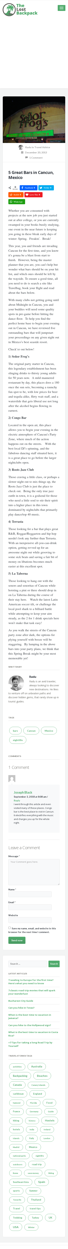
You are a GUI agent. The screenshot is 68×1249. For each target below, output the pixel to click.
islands (16, 1138)
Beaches (42, 1075)
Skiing (51, 1173)
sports (16, 1190)
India (32, 1129)
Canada (17, 1084)
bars (15, 730)
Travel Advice (42, 147)
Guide (51, 1111)
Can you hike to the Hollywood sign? (29, 1025)
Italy (31, 1138)
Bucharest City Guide (20, 1000)
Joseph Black (23, 792)
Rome (15, 1173)
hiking (16, 1120)
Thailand (36, 1199)
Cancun (31, 730)
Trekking (17, 1217)
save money (33, 1173)
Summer (33, 1190)
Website (13, 915)
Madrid (16, 1147)
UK (50, 1217)
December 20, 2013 (35, 152)
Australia (36, 1066)
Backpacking (20, 1075)
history (32, 1121)
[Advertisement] (34, 54)
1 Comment (35, 157)
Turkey (35, 1217)
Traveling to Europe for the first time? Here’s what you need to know (31, 981)
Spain (41, 1181)
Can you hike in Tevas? (21, 1007)
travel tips (35, 1208)
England (37, 1093)
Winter (31, 1227)
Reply (17, 800)
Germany (34, 1111)
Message (14, 856)
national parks (19, 1156)
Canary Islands (38, 1085)
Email (12, 902)
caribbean (18, 1093)
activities (17, 1066)
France (16, 1111)
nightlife (18, 740)
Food (49, 1102)
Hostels (49, 1120)
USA (15, 1227)
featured (16, 1103)
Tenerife (17, 1200)
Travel (16, 1208)
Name (12, 889)
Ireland (47, 1129)
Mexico (49, 730)
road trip (37, 1164)
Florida (33, 1103)
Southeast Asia (21, 1182)
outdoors (17, 1164)
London (47, 1138)
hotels (16, 1129)
